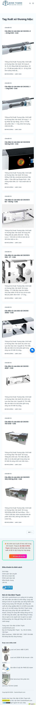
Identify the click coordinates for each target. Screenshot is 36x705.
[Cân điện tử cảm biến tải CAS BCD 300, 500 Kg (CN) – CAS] (18, 493)
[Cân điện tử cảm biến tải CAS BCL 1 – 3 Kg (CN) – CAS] (18, 103)
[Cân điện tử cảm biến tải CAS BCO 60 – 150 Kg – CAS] (18, 216)
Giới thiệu (5, 571)
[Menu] (33, 3)
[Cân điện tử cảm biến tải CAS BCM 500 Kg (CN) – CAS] (18, 158)
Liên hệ (4, 582)
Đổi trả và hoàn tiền (8, 576)
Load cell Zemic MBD (17, 649)
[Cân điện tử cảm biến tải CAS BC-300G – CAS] (18, 327)
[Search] (30, 3)
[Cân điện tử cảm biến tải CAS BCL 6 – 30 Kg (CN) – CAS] (18, 47)
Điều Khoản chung (8, 580)
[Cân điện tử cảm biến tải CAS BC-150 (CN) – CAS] (18, 438)
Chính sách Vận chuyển (9, 574)
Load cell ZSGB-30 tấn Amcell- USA (21, 657)
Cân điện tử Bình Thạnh (20, 698)
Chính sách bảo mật (8, 578)
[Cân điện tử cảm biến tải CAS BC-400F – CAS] (18, 382)
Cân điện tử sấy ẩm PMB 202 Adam (21, 667)
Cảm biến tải (8, 27)
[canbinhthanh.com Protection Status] (6, 703)
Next (29, 532)
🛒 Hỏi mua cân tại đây (18, 556)
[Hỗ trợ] (32, 350)
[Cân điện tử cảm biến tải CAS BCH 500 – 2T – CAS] (18, 271)
